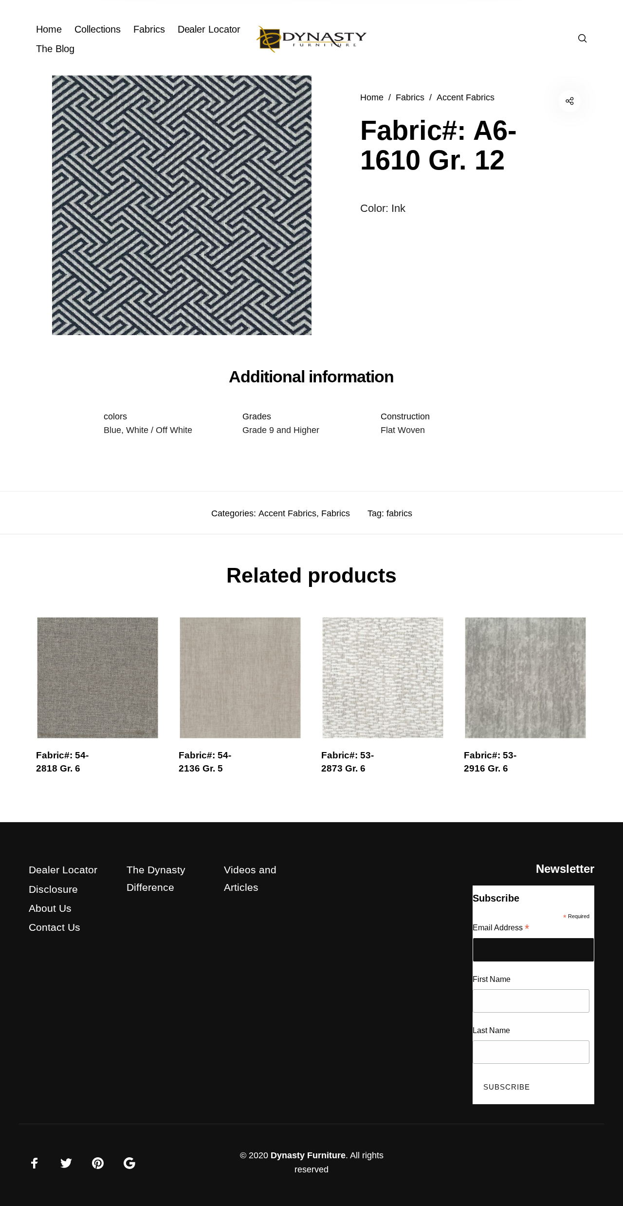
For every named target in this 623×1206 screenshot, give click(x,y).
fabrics (399, 513)
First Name (492, 979)
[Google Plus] (129, 1163)
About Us (50, 908)
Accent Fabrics (466, 97)
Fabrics (410, 97)
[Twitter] (66, 1163)
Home (372, 97)
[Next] (567, 702)
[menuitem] (55, 29)
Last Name (491, 1030)
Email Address (501, 928)
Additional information (311, 376)
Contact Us (54, 927)
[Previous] (56, 702)
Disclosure (53, 889)
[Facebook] (34, 1163)
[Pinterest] (98, 1163)
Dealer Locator (63, 869)
